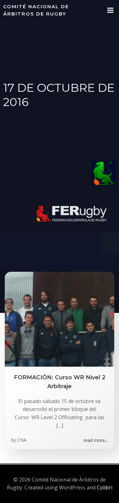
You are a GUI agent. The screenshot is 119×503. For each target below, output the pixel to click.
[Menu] (110, 10)
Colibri (104, 487)
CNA (21, 440)
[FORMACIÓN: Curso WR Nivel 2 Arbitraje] (59, 318)
